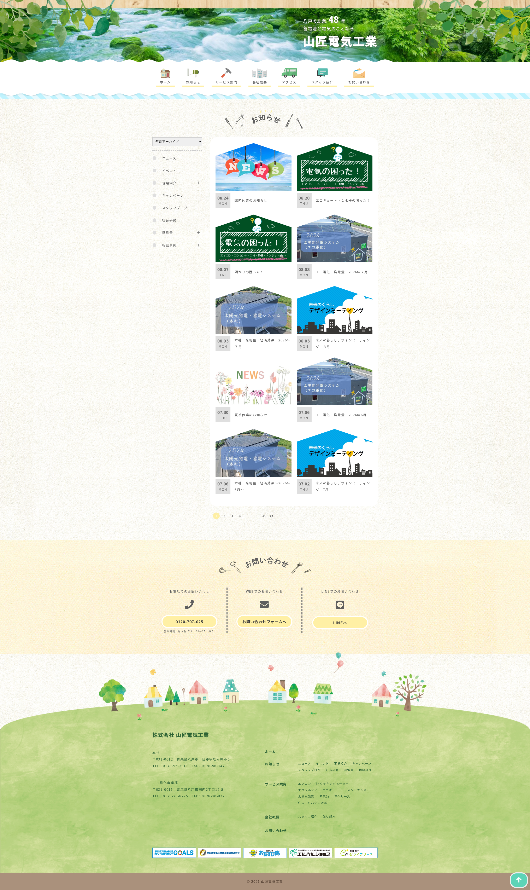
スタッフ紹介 (308, 816)
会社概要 (272, 816)
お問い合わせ (276, 830)
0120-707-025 (189, 621)
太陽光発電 (306, 796)
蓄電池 (324, 796)
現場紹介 (169, 182)
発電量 (167, 232)
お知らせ (272, 763)
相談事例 (169, 245)
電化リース (342, 796)
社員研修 (169, 220)
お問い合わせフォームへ (264, 621)
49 (264, 516)
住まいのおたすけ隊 (312, 803)
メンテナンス (357, 790)
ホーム (270, 751)
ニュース (169, 158)
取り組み (329, 816)
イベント (169, 170)
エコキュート (332, 790)
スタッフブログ (175, 207)
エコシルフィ (308, 790)
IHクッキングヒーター (332, 783)
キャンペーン (173, 195)
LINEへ (340, 622)
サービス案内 (276, 783)
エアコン (304, 783)
